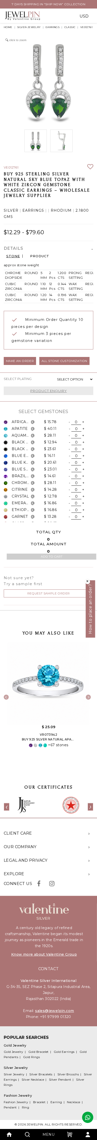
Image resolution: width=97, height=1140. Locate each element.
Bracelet (39, 1102)
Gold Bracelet (38, 1052)
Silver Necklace (33, 1079)
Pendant (10, 1107)
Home (8, 27)
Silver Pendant (60, 1079)
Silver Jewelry (14, 1074)
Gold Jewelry (13, 1052)
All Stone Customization (64, 361)
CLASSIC (70, 27)
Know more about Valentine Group (44, 954)
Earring (56, 1102)
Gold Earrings (64, 1052)
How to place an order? (90, 609)
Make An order (20, 361)
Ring (25, 1107)
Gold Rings (31, 1057)
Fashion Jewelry (16, 1102)
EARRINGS (52, 27)
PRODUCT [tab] (39, 256)
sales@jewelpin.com (54, 1010)
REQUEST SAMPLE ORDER (48, 593)
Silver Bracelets (40, 1074)
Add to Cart (51, 556)
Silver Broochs (68, 1074)
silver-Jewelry (29, 27)
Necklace (73, 1102)
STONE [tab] (13, 256)
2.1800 (82, 210)
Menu (49, 1134)
